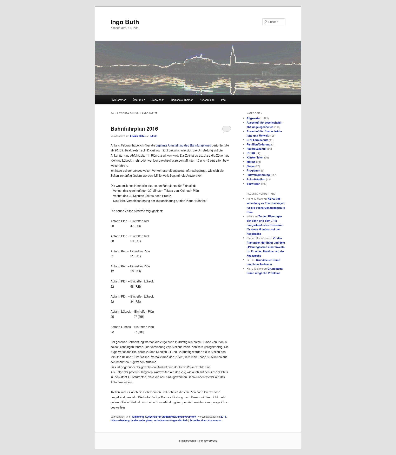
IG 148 (251, 153)
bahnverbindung (120, 420)
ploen (149, 420)
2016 (223, 416)
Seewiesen (157, 100)
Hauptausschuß (256, 149)
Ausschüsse (207, 100)
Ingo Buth (125, 21)
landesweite (138, 420)
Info (223, 100)
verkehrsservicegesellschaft (171, 420)
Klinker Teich (255, 157)
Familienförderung (258, 144)
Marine (251, 162)
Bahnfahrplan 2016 (134, 128)
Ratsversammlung (258, 175)
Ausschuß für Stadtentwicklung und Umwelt (170, 416)
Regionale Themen (182, 100)
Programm (253, 170)
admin (153, 136)
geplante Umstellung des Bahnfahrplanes (183, 145)
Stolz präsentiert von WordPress (198, 440)
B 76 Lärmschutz (257, 140)
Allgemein (138, 416)
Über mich (139, 100)
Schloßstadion (256, 179)
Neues (251, 166)
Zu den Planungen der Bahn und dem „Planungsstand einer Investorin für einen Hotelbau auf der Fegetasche (265, 225)
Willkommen (119, 100)
